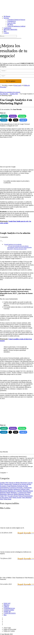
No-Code (10, 496)
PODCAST (7, 603)
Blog (5, 31)
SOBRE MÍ (7, 611)
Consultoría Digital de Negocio (16, 19)
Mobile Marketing (19, 494)
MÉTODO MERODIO (10, 29)
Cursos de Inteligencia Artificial (16, 26)
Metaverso (10, 494)
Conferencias (7, 28)
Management (3, 491)
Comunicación (7, 484)
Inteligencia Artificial (19, 489)
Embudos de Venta (22, 486)
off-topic (15, 496)
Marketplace (3, 494)
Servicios (6, 18)
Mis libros (10, 24)
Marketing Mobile (5, 492)
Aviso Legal (17, 85)
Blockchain (23, 482)
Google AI (23, 120)
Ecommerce (3, 486)
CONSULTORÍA (9, 610)
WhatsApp (22, 116)
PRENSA (6, 605)
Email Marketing (12, 486)
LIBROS (6, 606)
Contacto (6, 33)
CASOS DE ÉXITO (10, 613)
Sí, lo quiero (10, 81)
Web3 (1, 499)
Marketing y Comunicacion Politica (21, 492)
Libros (27, 489)
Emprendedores (4, 487)
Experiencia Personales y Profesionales (20, 487)
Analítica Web (4, 482)
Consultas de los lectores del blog (21, 484)
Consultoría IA (11, 21)
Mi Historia (7, 16)
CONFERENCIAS (9, 608)
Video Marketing (26, 497)
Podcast (20, 496)
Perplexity (13, 116)
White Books (7, 499)
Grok (15, 120)
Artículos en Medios (14, 482)
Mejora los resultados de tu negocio (10, 92)
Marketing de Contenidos (15, 491)
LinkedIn (3, 120)
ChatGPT (4, 116)
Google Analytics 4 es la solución (12, 244)
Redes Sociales (17, 497)
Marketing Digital (28, 491)
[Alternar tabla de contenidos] (1, 241)
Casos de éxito (11, 23)
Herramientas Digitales (6, 489)
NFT (5, 496)
